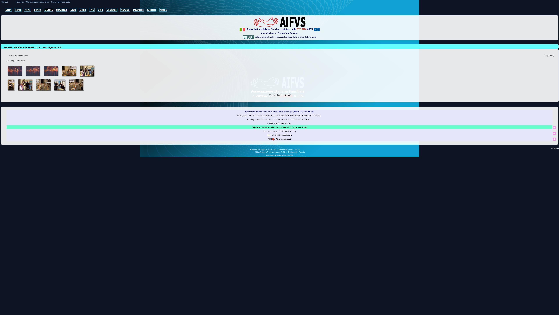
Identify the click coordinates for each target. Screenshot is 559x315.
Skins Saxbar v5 (261, 152)
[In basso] (554, 139)
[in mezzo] (554, 133)
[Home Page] (279, 22)
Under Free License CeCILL (289, 150)
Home (11, 2)
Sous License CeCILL (278, 152)
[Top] (554, 128)
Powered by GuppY (258, 150)
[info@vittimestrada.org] (268, 135)
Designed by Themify (296, 152)
